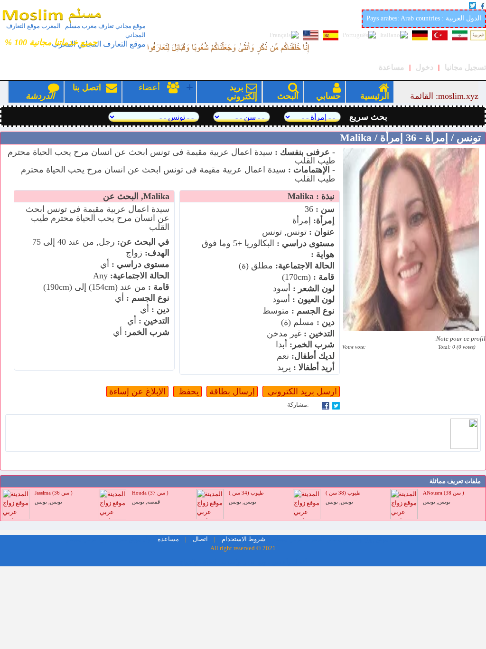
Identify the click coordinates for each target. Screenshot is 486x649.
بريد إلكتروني (242, 92)
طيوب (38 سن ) (343, 493)
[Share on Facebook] (325, 404)
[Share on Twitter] (336, 404)
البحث (288, 96)
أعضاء (160, 92)
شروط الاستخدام (242, 539)
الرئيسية (374, 96)
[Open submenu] (190, 87)
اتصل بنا (95, 92)
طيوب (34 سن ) (246, 493)
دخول (424, 67)
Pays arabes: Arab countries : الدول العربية (423, 18)
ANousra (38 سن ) (443, 493)
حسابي (328, 96)
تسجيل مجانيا (465, 67)
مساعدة (391, 67)
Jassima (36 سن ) (54, 493)
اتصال (199, 539)
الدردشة (40, 96)
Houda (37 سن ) (150, 493)
